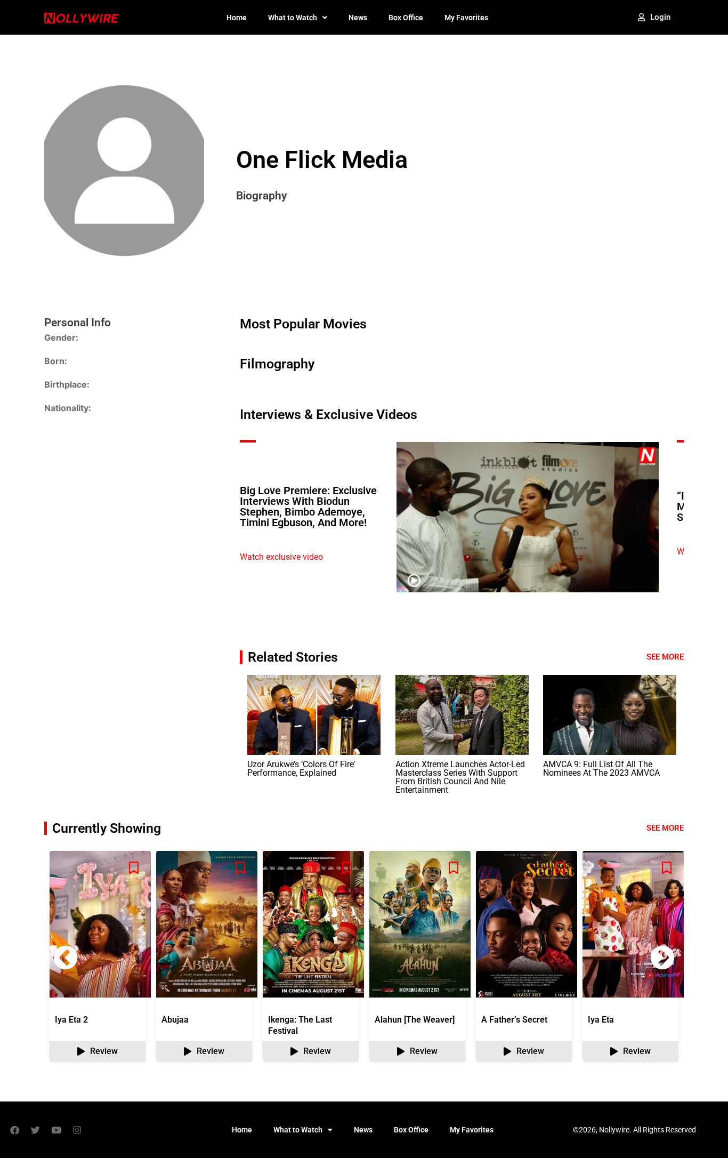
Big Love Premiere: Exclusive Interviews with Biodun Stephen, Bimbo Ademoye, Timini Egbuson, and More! (308, 506)
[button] (662, 957)
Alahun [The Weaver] (415, 1020)
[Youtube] (56, 1130)
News (358, 17)
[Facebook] (14, 1130)
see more (665, 828)
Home (237, 17)
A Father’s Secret (514, 1020)
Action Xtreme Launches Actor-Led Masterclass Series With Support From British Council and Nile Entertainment (460, 777)
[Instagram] (77, 1130)
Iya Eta (601, 1020)
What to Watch (292, 17)
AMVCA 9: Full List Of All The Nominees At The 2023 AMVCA (601, 768)
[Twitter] (35, 1130)
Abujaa (175, 1020)
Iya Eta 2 (71, 1020)
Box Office (406, 17)
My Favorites (466, 17)
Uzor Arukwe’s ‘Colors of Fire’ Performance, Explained (301, 768)
